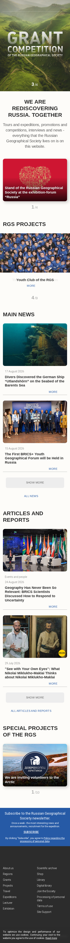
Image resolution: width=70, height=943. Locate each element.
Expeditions (10, 897)
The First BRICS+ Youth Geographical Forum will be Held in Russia (34, 458)
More (31, 285)
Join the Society (46, 891)
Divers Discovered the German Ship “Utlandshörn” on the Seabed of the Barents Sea (34, 381)
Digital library (44, 885)
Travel (6, 891)
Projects (8, 885)
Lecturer (7, 902)
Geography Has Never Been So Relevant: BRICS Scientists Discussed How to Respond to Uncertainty (30, 594)
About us (8, 868)
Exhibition (8, 908)
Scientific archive (47, 868)
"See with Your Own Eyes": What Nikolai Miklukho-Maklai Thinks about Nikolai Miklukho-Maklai (32, 673)
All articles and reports (31, 710)
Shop (40, 874)
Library (41, 879)
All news (31, 496)
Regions (8, 874)
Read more (51, 938)
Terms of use (45, 906)
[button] (25, 86)
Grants (7, 879)
